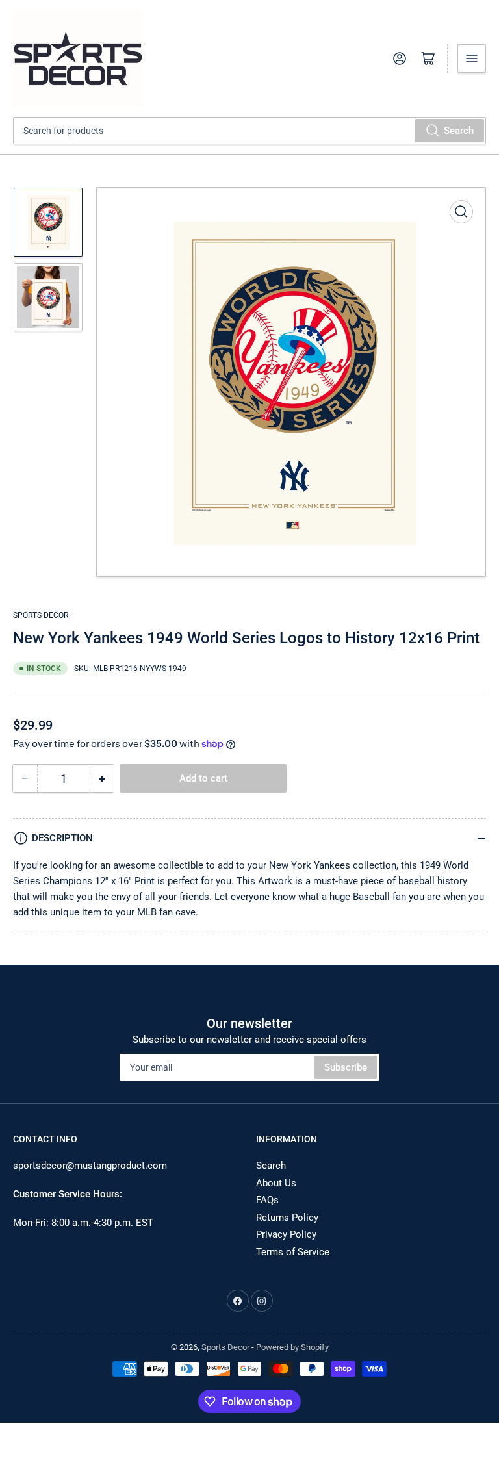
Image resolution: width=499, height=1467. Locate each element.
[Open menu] (471, 58)
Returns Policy (287, 1217)
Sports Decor (40, 615)
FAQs (267, 1200)
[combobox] (249, 130)
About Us (276, 1183)
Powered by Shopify (292, 1347)
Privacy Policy (286, 1234)
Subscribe (345, 1067)
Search (459, 130)
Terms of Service (292, 1252)
